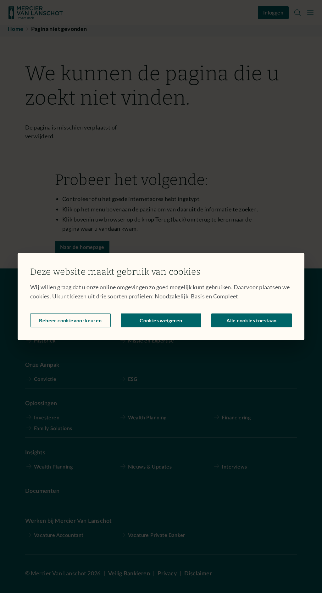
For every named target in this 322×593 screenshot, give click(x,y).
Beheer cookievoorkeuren (70, 320)
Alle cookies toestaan (251, 320)
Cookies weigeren (161, 320)
